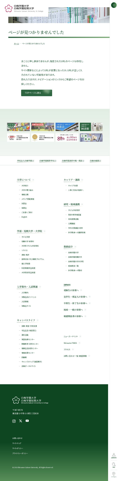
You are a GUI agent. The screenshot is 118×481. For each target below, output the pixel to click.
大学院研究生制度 (28, 272)
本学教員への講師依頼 (76, 232)
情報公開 (25, 194)
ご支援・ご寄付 (27, 212)
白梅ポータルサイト (29, 366)
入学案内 (25, 292)
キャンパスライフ (26, 320)
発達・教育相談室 (74, 214)
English (24, 217)
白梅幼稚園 (94, 160)
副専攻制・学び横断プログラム (33, 259)
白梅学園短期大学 (75, 257)
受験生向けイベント (29, 297)
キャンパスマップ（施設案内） (32, 361)
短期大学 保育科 (28, 241)
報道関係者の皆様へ (73, 316)
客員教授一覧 (73, 266)
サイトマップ (16, 443)
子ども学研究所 (74, 210)
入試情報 (25, 301)
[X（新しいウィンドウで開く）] (20, 421)
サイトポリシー (17, 448)
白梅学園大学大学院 (76, 261)
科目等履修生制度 (28, 268)
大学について (24, 179)
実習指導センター (28, 339)
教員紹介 (68, 246)
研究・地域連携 (72, 204)
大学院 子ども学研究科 (30, 246)
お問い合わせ (17, 438)
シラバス (25, 250)
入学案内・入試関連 (27, 286)
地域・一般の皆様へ (73, 310)
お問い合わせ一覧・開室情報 (75, 356)
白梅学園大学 (73, 252)
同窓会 (24, 203)
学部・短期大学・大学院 (29, 231)
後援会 (24, 208)
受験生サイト (26, 306)
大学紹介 (25, 185)
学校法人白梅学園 (24, 160)
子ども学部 (26, 237)
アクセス (67, 349)
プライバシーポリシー (20, 453)
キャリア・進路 (72, 179)
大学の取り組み (27, 190)
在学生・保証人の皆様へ (75, 297)
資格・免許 (25, 254)
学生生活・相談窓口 (29, 330)
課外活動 (25, 335)
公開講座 (71, 223)
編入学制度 (26, 263)
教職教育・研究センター (30, 344)
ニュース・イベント (71, 336)
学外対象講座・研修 (75, 228)
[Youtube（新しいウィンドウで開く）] (27, 421)
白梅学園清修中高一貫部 (72, 160)
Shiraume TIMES (70, 343)
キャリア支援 (73, 185)
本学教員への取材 (75, 270)
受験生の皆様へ (71, 290)
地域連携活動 (73, 219)
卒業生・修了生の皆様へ (75, 303)
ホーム (16, 43)
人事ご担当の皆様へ (75, 190)
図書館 (24, 357)
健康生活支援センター (30, 348)
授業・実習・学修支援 (29, 326)
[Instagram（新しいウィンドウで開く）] (14, 421)
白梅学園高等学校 (46, 160)
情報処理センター (28, 353)
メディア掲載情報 (28, 199)
